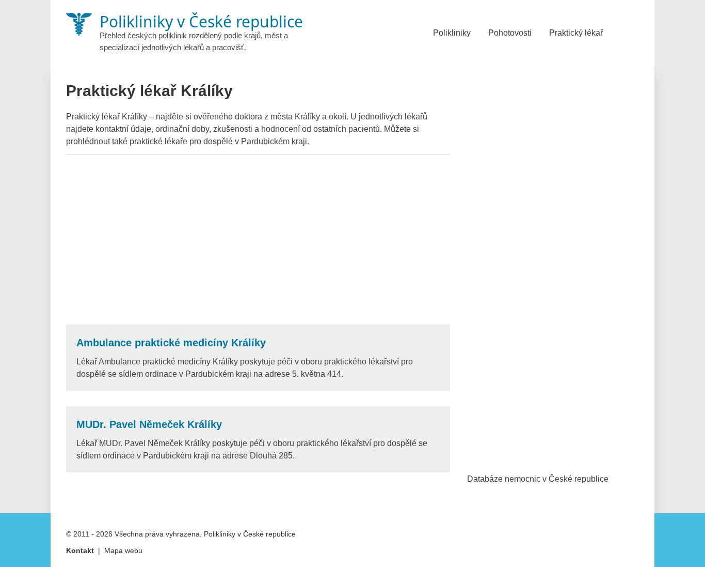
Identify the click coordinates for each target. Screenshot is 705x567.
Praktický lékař (576, 32)
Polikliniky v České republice (250, 534)
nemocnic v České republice (556, 478)
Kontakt (80, 550)
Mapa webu (123, 550)
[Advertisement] (258, 239)
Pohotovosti (510, 32)
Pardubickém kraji (274, 141)
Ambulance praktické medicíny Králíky (171, 342)
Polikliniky (452, 32)
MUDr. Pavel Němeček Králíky (149, 424)
